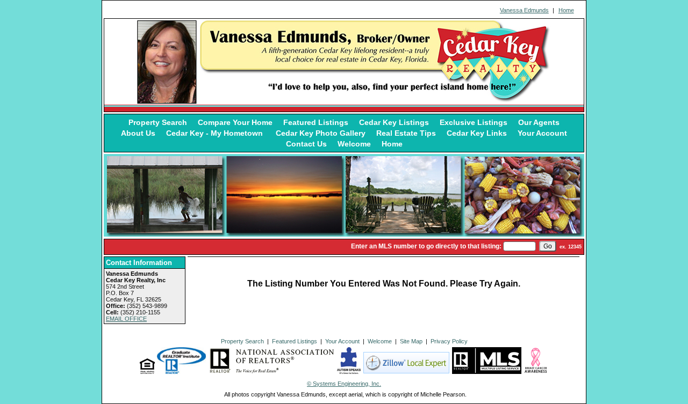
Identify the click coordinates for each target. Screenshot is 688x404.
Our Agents (539, 122)
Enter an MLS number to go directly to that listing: (426, 246)
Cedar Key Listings (394, 122)
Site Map (411, 341)
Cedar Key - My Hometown (215, 133)
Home (566, 10)
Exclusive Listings (473, 122)
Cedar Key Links (477, 133)
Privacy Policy (449, 341)
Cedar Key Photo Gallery (321, 133)
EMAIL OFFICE (126, 318)
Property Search (157, 122)
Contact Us (306, 143)
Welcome (354, 143)
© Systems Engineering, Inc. (344, 383)
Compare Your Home (235, 122)
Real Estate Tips (406, 133)
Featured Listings (315, 122)
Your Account (542, 133)
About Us (138, 133)
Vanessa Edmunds (524, 10)
